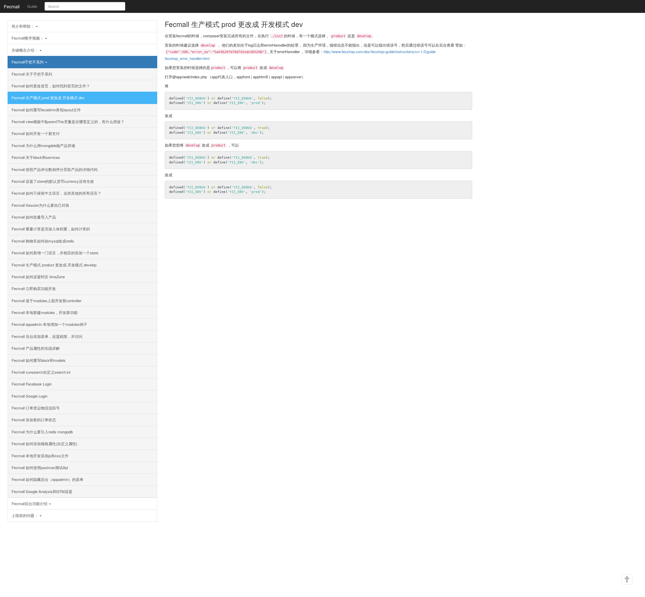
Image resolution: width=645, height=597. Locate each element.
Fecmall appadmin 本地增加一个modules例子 (49, 324)
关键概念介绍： (25, 50)
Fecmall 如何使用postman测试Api (40, 467)
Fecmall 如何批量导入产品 (34, 217)
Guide (32, 6)
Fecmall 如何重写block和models (39, 360)
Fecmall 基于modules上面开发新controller (46, 300)
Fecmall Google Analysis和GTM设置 (42, 491)
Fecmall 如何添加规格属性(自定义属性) (44, 443)
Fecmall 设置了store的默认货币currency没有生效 (53, 181)
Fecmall (12, 6)
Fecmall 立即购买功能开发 (34, 288)
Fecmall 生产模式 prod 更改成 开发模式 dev (48, 97)
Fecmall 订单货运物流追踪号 (36, 407)
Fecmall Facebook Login (32, 384)
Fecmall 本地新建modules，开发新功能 (45, 312)
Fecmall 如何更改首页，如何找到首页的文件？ (51, 85)
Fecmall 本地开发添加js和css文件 (40, 455)
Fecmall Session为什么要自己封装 (40, 205)
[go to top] (626, 579)
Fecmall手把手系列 (28, 61)
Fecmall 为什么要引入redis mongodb (42, 431)
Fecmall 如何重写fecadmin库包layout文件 (46, 109)
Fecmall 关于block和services (36, 157)
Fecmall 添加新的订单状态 (34, 419)
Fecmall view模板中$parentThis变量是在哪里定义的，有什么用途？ (68, 121)
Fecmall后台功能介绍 (30, 503)
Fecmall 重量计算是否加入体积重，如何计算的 (51, 228)
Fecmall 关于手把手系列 (32, 74)
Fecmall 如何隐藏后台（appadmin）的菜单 (47, 479)
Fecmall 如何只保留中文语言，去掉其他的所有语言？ (56, 193)
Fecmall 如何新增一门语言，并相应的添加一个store (55, 252)
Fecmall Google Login (29, 396)
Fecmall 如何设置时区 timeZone (38, 276)
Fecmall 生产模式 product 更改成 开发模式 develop (54, 264)
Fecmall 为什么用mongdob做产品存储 (43, 145)
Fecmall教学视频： (28, 38)
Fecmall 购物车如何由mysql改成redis (43, 240)
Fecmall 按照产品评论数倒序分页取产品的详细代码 (55, 169)
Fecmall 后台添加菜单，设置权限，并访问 (47, 336)
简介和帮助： (23, 26)
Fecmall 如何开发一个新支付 (36, 133)
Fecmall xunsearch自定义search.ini (41, 372)
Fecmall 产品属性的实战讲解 (36, 348)
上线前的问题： (25, 515)
